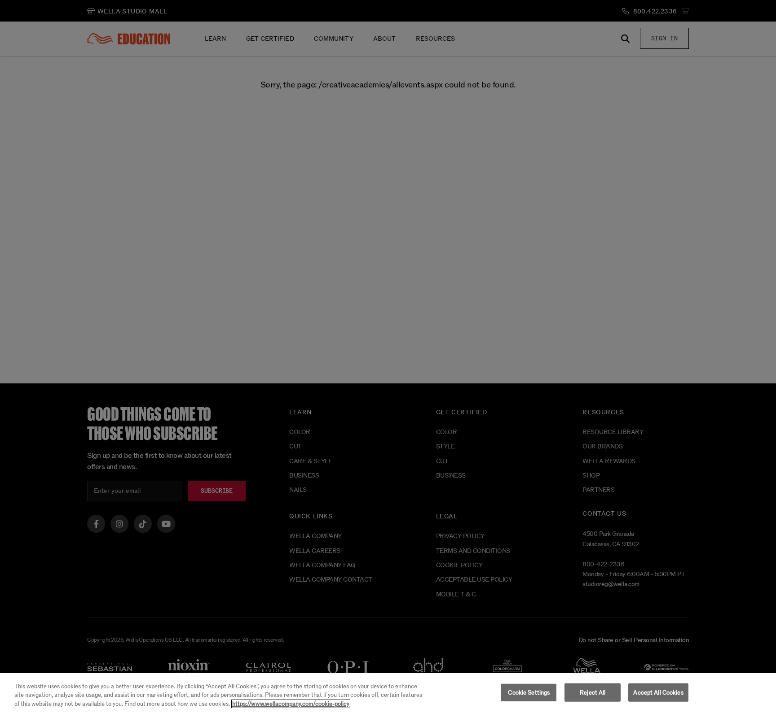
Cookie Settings (529, 692)
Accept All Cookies (658, 692)
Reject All (592, 692)
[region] (388, 693)
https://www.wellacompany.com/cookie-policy (290, 703)
